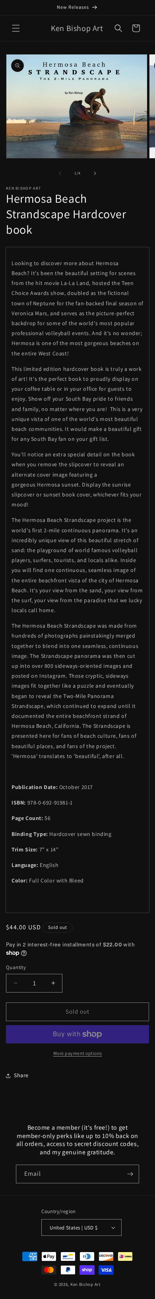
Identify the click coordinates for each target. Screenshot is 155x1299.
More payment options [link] (77, 1053)
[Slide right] (95, 173)
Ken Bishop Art (85, 1284)
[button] (16, 28)
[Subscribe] (130, 1174)
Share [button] (21, 1075)
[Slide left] (60, 173)
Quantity (16, 967)
